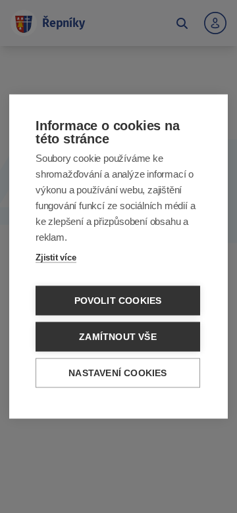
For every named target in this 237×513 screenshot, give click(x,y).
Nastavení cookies (117, 373)
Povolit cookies (118, 301)
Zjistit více (56, 257)
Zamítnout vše (118, 337)
